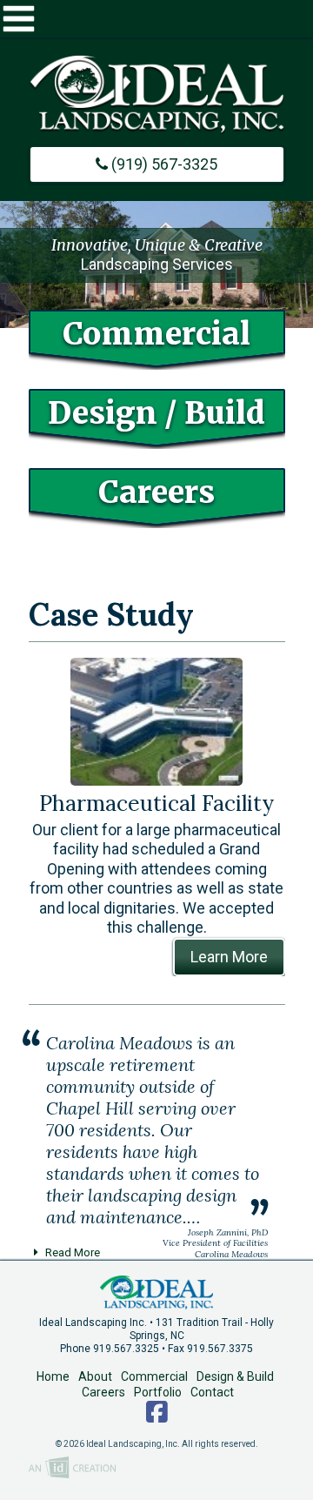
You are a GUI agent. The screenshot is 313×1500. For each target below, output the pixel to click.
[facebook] (157, 1416)
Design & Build (235, 1376)
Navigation (156, 18)
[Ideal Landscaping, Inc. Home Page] (157, 95)
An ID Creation (72, 1468)
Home (53, 1376)
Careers (103, 1392)
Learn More (229, 957)
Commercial (154, 1376)
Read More (72, 1252)
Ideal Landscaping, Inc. (156, 1292)
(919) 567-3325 (162, 164)
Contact (212, 1392)
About (95, 1376)
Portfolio (158, 1392)
